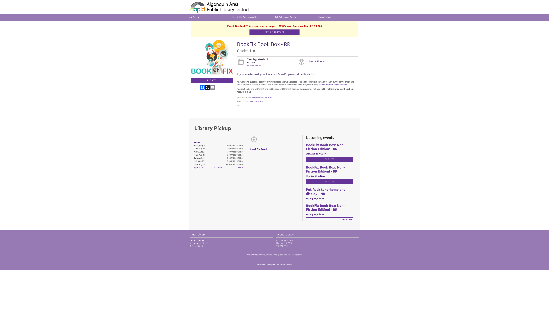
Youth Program (255, 101)
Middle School (255, 97)
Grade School (267, 97)
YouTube (281, 265)
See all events (348, 219)
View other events (275, 32)
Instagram (271, 265)
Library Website (325, 17)
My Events (194, 17)
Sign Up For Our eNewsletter (245, 17)
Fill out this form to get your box (333, 85)
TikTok (289, 265)
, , (258, 141)
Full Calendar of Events (285, 17)
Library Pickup (316, 61)
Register (211, 80)
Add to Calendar (254, 66)
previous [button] (199, 167)
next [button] (240, 167)
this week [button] (218, 167)
